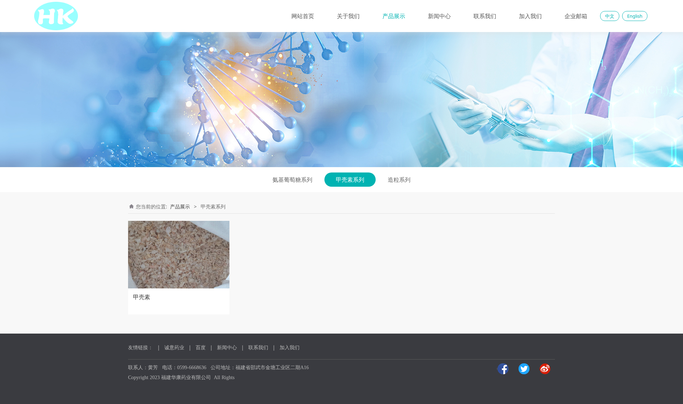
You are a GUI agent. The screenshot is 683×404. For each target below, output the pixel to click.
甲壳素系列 (350, 180)
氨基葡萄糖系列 (292, 180)
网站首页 (302, 16)
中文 (609, 16)
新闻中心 (439, 16)
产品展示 (393, 16)
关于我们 (348, 16)
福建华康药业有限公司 (186, 377)
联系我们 (484, 16)
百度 (201, 347)
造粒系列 (399, 180)
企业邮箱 (576, 16)
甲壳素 (141, 297)
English (634, 16)
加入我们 (530, 16)
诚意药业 (174, 347)
